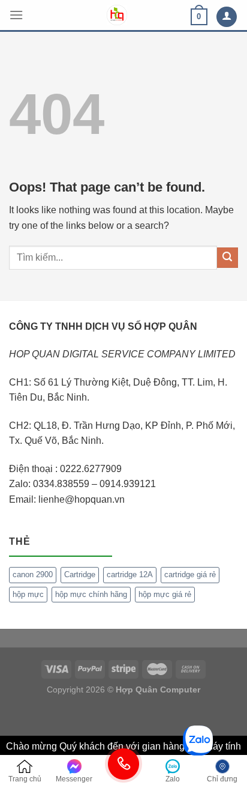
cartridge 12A (130, 574)
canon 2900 (33, 574)
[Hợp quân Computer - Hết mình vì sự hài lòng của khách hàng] (117, 15)
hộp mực (28, 594)
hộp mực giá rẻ (164, 594)
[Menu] (16, 14)
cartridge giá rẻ (190, 574)
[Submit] (227, 257)
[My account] (226, 17)
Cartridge (79, 574)
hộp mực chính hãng (91, 594)
